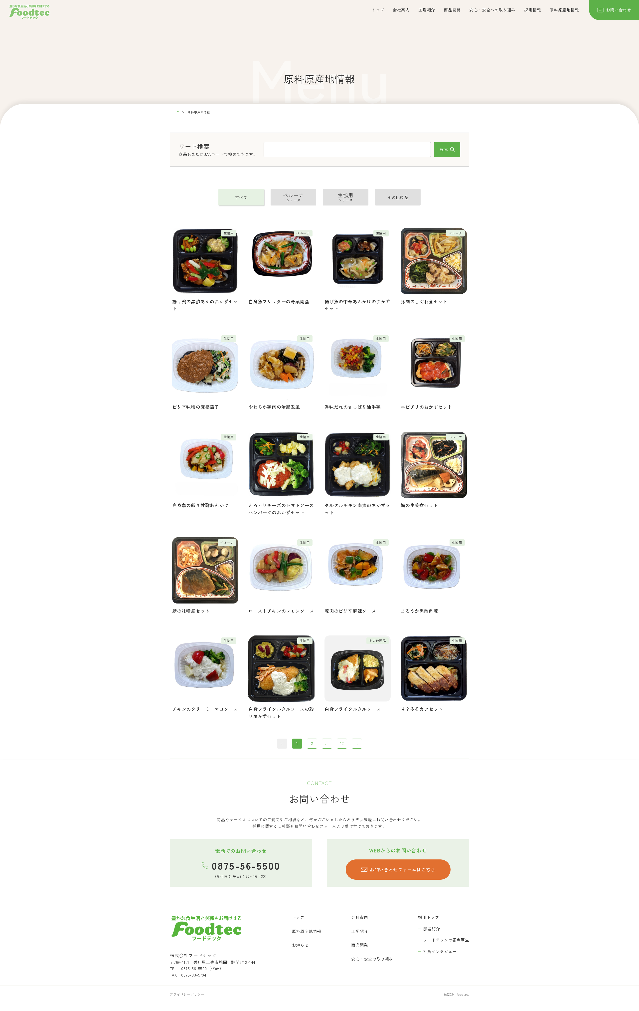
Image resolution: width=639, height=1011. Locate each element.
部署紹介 (431, 929)
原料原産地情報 (564, 10)
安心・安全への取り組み (492, 10)
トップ (377, 10)
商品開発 (452, 10)
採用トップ (428, 917)
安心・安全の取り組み (372, 959)
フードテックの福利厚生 (446, 940)
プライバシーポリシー (187, 994)
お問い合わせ (618, 10)
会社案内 (401, 10)
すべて (241, 197)
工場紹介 (426, 10)
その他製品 (397, 197)
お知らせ (300, 945)
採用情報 (532, 10)
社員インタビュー (440, 951)
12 (342, 743)
